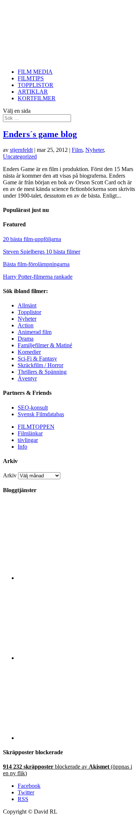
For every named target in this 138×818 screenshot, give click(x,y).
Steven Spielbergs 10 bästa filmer (41, 251)
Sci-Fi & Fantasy (37, 358)
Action (25, 325)
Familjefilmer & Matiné (45, 345)
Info (22, 446)
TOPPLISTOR (35, 85)
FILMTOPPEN (36, 427)
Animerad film (35, 332)
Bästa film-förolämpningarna (36, 264)
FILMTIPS (31, 78)
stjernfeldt (21, 150)
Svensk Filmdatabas (41, 414)
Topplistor (29, 312)
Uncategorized (20, 156)
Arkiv (10, 475)
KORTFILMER (37, 98)
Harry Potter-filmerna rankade (37, 277)
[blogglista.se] (76, 578)
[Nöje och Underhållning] (76, 738)
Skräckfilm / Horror (40, 365)
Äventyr (27, 378)
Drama (25, 338)
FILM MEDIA (35, 72)
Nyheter (94, 150)
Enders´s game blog (40, 134)
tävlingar (28, 440)
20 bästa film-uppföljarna (32, 239)
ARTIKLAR (33, 91)
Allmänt (27, 305)
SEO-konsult (33, 407)
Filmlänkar (30, 433)
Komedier (29, 352)
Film (77, 150)
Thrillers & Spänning (42, 372)
